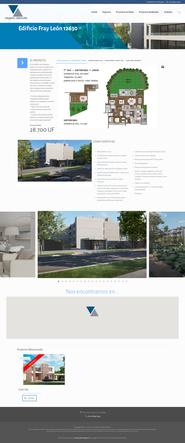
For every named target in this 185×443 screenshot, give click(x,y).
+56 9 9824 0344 (175, 2)
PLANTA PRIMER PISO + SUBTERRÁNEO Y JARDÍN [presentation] (71, 60)
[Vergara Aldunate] (15, 13)
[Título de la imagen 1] (107, 128)
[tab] (71, 60)
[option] (92, 244)
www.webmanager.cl (81, 438)
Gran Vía (23, 389)
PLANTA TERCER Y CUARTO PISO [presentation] (114, 60)
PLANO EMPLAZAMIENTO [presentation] (133, 60)
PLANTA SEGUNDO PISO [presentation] (95, 60)
